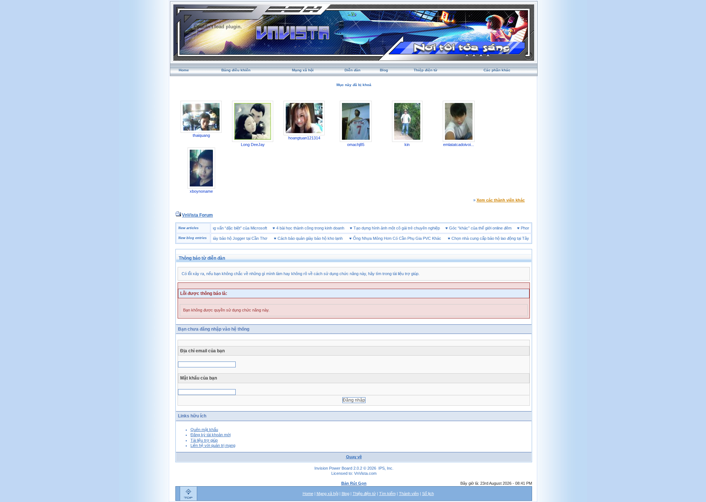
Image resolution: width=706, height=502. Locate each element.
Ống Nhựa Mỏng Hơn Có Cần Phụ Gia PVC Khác (386, 238)
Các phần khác (497, 70)
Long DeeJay (253, 144)
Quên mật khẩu (204, 429)
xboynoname (201, 191)
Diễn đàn (352, 70)
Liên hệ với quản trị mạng (212, 445)
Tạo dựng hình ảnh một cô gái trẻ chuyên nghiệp (407, 228)
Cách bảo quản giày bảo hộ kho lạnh (299, 238)
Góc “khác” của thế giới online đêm (491, 228)
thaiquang (201, 135)
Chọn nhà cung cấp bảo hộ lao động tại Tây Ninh (484, 238)
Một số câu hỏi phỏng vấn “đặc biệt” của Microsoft (233, 228)
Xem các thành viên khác (501, 200)
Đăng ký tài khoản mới (210, 434)
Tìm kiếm (387, 493)
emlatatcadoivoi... (458, 144)
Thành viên (409, 493)
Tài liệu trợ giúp (204, 440)
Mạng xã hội (303, 70)
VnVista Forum (197, 215)
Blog (384, 70)
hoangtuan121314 (304, 138)
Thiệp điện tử (425, 70)
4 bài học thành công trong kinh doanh (321, 228)
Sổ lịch (428, 493)
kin (407, 144)
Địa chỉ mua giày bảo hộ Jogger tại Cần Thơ (217, 238)
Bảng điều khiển (235, 70)
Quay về (354, 457)
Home (184, 70)
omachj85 (355, 144)
